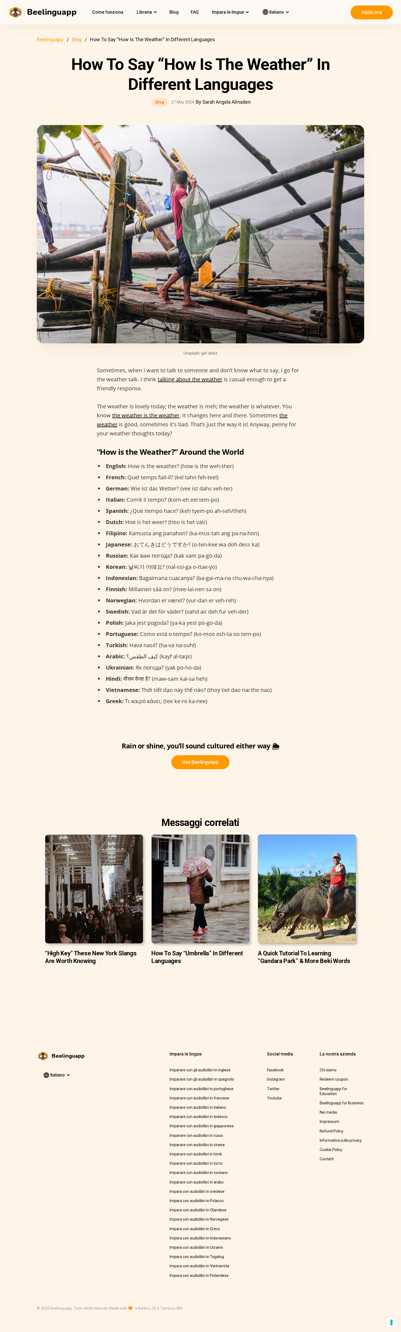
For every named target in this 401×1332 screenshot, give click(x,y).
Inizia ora (371, 12)
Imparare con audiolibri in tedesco (199, 1116)
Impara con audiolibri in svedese (197, 1191)
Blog (174, 12)
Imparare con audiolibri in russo (196, 1135)
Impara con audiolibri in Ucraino (196, 1247)
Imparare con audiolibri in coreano (199, 1172)
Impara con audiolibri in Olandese (198, 1210)
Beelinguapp (50, 39)
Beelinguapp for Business (342, 1103)
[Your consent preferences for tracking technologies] (391, 1322)
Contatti (327, 1159)
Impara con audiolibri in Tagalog (197, 1256)
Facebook (275, 1070)
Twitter (273, 1089)
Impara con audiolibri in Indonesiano (200, 1238)
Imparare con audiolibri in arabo (197, 1182)
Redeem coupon (334, 1079)
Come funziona (107, 12)
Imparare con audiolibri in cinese (197, 1145)
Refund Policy (331, 1131)
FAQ (195, 12)
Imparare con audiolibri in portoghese (202, 1089)
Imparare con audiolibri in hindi (196, 1154)
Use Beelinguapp (200, 762)
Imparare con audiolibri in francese (199, 1098)
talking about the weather (190, 379)
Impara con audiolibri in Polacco (197, 1201)
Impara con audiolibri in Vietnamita (199, 1266)
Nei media (328, 1112)
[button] (146, 12)
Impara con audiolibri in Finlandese (199, 1275)
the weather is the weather (145, 415)
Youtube (274, 1098)
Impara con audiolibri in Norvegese (199, 1219)
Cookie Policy (331, 1149)
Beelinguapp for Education (333, 1091)
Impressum (329, 1121)
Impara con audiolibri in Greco (195, 1229)
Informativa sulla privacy (341, 1140)
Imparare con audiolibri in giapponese (202, 1126)
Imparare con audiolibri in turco (196, 1163)
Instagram (276, 1079)
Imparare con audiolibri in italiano (198, 1107)
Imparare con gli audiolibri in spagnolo (202, 1079)
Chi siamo (328, 1070)
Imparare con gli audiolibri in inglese (200, 1070)
